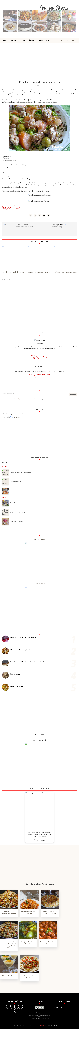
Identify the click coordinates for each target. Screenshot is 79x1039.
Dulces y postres (39, 583)
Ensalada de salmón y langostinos (20, 472)
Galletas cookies (15, 674)
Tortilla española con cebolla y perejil (49, 912)
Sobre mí (40, 40)
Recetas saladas (39, 539)
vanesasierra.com (39, 352)
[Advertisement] (39, 65)
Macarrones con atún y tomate (29, 912)
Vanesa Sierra (40, 1025)
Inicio (5, 40)
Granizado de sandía (16, 521)
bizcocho (49, 399)
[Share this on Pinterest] (39, 215)
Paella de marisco (15, 481)
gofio (43, 399)
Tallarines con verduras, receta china (22, 650)
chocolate (10, 399)
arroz (16, 399)
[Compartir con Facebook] (30, 215)
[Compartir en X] (35, 215)
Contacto (49, 40)
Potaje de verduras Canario (28, 943)
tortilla (38, 399)
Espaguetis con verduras (29, 977)
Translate (17, 417)
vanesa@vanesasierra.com (39, 375)
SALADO (13, 40)
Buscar (73, 394)
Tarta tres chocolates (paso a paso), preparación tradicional (30, 662)
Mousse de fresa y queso (17, 512)
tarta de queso (24, 399)
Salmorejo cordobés (16, 491)
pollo (4, 399)
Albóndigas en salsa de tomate (48, 943)
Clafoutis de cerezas (16, 503)
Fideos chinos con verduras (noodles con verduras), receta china (9, 945)
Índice (31, 40)
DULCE (23, 40)
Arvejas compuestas (16, 686)
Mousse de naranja (9, 976)
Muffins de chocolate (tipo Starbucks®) (23, 638)
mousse (32, 399)
